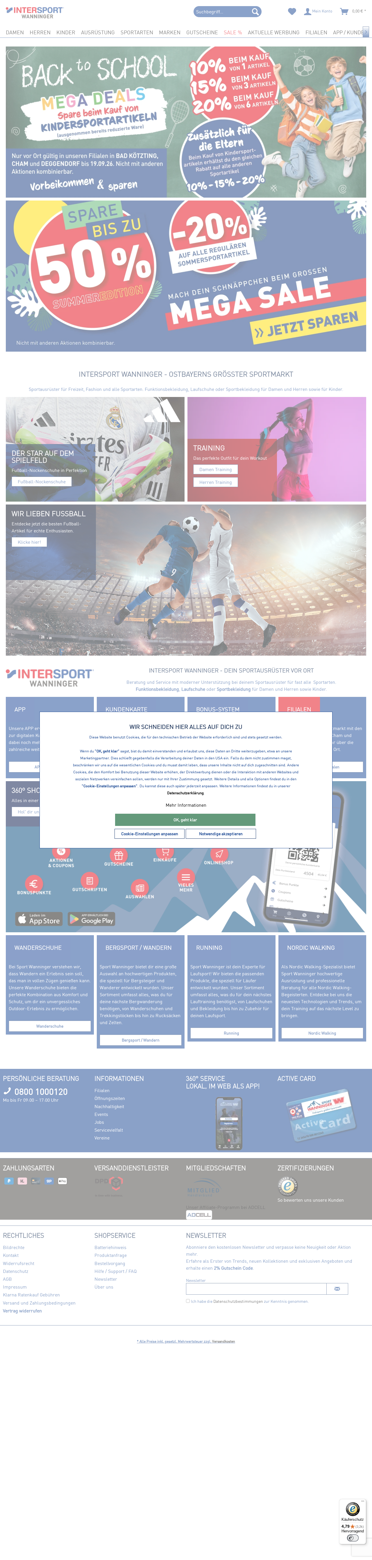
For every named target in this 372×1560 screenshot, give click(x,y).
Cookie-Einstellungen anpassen (149, 833)
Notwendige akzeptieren (221, 833)
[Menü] (362, 1502)
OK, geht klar (185, 819)
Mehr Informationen (186, 805)
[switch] (353, 1537)
